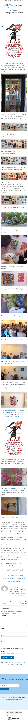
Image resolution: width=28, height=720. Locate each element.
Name (3, 628)
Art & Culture (14, 10)
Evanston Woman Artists (14, 576)
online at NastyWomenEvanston (10, 416)
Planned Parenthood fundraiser (18, 580)
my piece (15, 382)
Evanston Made (5, 576)
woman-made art (16, 581)
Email (3, 635)
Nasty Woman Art (11, 578)
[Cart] (26, 5)
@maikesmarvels (17, 699)
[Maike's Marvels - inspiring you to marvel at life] (14, 5)
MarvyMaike (20, 18)
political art (9, 581)
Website (3, 641)
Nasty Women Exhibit (19, 63)
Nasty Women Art (19, 578)
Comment (4, 615)
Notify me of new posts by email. (12, 653)
